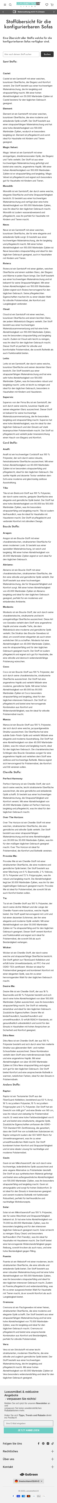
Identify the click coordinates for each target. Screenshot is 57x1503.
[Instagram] (47, 1443)
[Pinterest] (43, 1443)
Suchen (47, 54)
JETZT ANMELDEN (28, 1430)
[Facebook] (38, 1443)
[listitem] (28, 1395)
